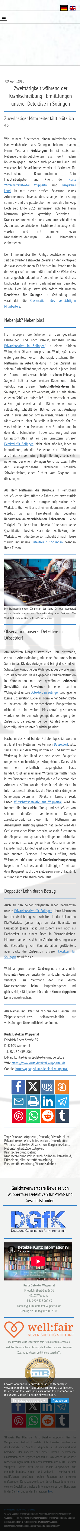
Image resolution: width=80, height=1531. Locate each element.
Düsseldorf (61, 744)
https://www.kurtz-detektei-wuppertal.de (38, 1062)
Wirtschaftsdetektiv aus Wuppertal (38, 801)
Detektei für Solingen (18, 443)
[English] (72, 7)
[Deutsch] (64, 7)
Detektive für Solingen (47, 542)
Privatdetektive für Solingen (33, 910)
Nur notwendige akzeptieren (29, 1400)
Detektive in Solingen (45, 692)
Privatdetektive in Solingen (24, 345)
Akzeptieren (60, 1400)
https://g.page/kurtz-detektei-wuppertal (41, 1068)
